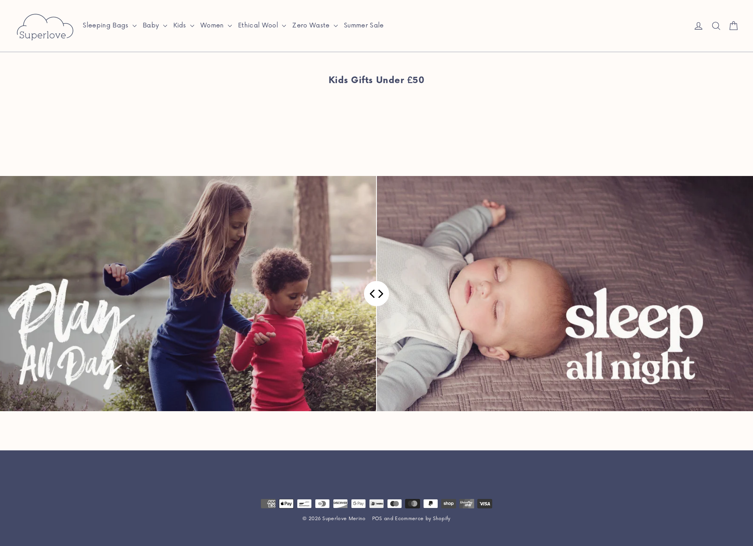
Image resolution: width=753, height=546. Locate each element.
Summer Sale (364, 25)
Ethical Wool (259, 25)
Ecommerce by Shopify (423, 519)
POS (377, 519)
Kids (181, 25)
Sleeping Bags (107, 25)
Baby (152, 25)
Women (213, 25)
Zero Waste (312, 25)
